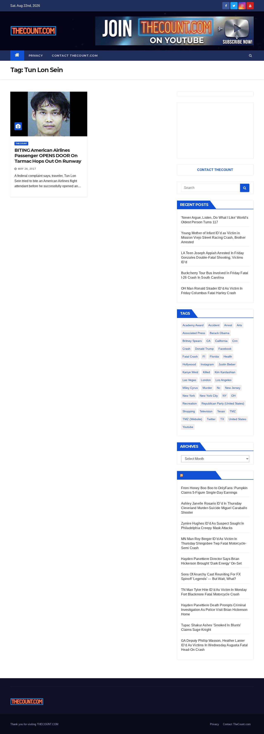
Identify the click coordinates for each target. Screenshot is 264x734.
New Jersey (232, 387)
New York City (209, 395)
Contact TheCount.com (75, 55)
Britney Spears (192, 340)
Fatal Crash (190, 356)
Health (228, 356)
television (206, 411)
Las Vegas (189, 380)
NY (224, 395)
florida (214, 356)
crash (186, 348)
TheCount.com (199, 475)
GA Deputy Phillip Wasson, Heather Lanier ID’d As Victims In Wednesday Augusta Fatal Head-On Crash (214, 645)
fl (204, 356)
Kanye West (190, 372)
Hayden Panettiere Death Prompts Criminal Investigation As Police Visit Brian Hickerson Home (214, 609)
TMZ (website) (192, 419)
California (221, 340)
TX (222, 419)
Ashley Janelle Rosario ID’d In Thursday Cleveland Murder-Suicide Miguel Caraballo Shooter (214, 508)
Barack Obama (219, 333)
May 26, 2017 (27, 168)
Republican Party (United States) (223, 403)
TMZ (233, 411)
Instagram (207, 364)
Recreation (190, 403)
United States (237, 419)
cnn (235, 340)
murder (207, 387)
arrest (228, 325)
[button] (250, 55)
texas (221, 411)
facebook (224, 348)
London (206, 380)
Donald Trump (204, 348)
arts (239, 325)
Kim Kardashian (225, 372)
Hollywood (189, 364)
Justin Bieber (227, 364)
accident (213, 325)
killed (206, 372)
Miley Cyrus (190, 387)
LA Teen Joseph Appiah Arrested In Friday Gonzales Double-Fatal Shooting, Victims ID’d (212, 257)
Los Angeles (223, 380)
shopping (189, 411)
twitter (211, 419)
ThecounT (21, 143)
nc (218, 387)
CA (208, 340)
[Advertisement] (215, 130)
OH (233, 395)
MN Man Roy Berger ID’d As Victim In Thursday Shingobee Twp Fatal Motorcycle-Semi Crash (213, 543)
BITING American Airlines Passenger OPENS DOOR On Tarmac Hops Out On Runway (47, 155)
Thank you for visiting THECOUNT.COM (34, 724)
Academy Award (193, 325)
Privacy (36, 55)
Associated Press (194, 333)
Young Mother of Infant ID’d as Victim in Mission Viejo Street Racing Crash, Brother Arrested (213, 237)
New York (189, 395)
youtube (188, 427)
